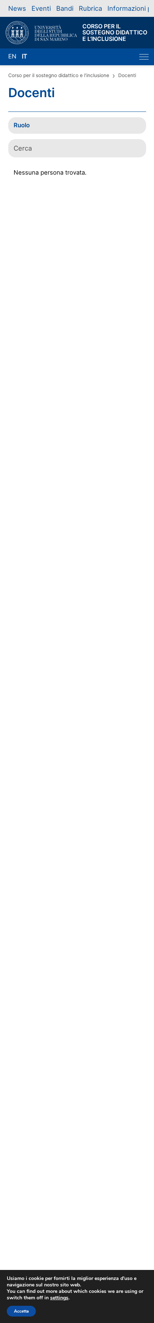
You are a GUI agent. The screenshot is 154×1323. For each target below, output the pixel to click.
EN (12, 56)
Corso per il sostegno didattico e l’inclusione (58, 75)
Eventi (41, 8)
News (17, 8)
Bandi (64, 8)
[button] (77, 125)
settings (59, 1298)
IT (24, 56)
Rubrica (90, 8)
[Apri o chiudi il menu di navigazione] (144, 57)
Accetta (21, 1311)
